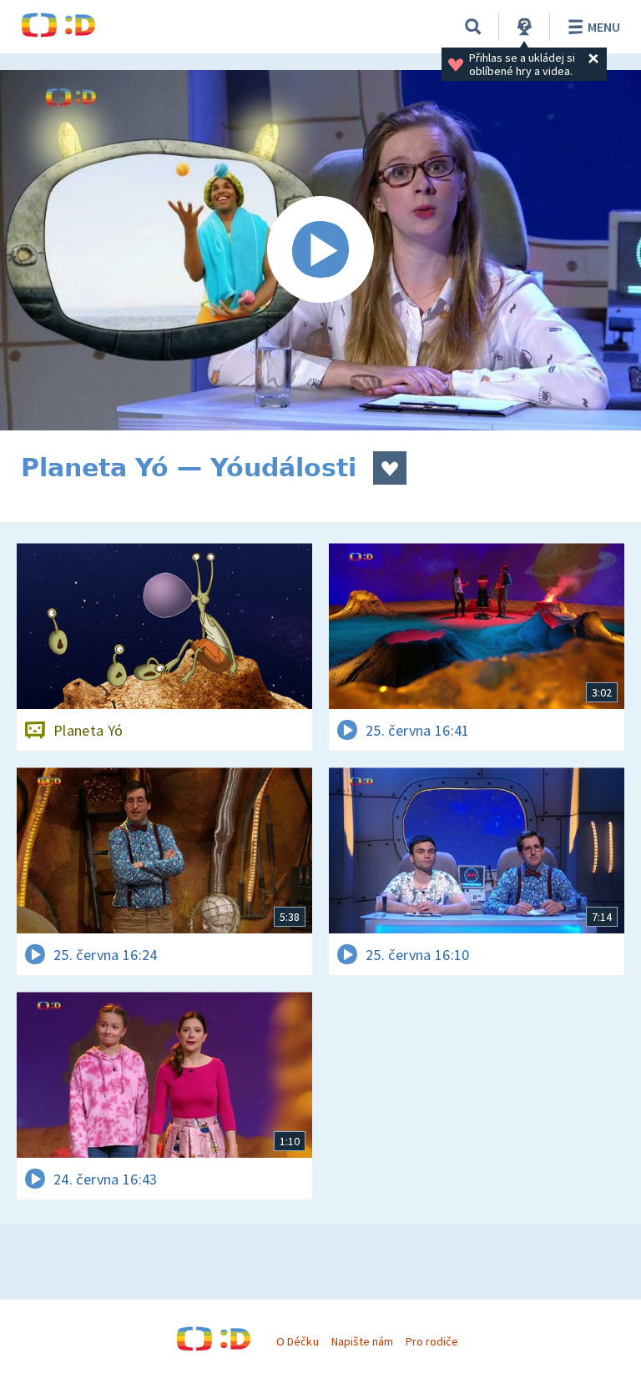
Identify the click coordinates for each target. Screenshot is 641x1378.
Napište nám (362, 1341)
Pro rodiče (432, 1341)
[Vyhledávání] (473, 26)
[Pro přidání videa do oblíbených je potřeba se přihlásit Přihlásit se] (389, 468)
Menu (604, 26)
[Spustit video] (320, 250)
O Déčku (297, 1341)
